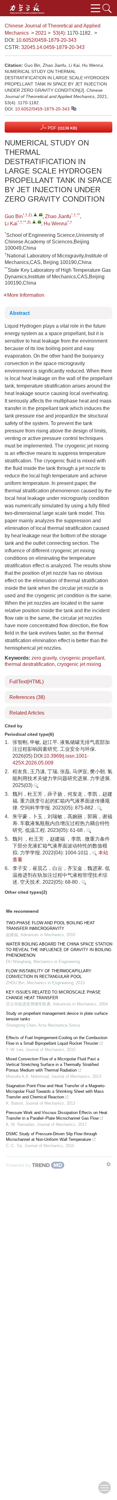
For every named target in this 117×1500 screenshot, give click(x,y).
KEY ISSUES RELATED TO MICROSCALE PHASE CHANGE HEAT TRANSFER (53, 995)
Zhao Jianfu (58, 216)
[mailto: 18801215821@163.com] (40, 214)
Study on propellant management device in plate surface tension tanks (57, 1016)
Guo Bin (14, 216)
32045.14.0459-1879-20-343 (53, 47)
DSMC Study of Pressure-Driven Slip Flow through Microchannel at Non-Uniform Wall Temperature (51, 1136)
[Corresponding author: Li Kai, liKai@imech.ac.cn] (34, 221)
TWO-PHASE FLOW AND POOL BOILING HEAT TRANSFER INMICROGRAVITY (50, 926)
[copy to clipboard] (73, 108)
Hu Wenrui (55, 223)
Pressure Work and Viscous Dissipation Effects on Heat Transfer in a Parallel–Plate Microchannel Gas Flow (56, 1115)
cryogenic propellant (81, 658)
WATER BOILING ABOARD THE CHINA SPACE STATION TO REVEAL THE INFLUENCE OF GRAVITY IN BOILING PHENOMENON (59, 950)
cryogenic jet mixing (79, 664)
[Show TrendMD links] (108, 1164)
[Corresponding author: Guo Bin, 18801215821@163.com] (35, 214)
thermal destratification (30, 664)
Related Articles (26, 713)
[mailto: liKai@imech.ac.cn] (39, 221)
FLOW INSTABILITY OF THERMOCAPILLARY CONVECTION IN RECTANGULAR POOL (48, 974)
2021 (40, 33)
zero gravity (44, 658)
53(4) (59, 33)
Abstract (19, 313)
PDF (61, 127)
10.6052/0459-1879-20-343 (46, 40)
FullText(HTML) (26, 681)
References (27, 697)
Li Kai (11, 223)
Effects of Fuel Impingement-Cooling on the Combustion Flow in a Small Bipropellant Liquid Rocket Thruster (56, 1040)
